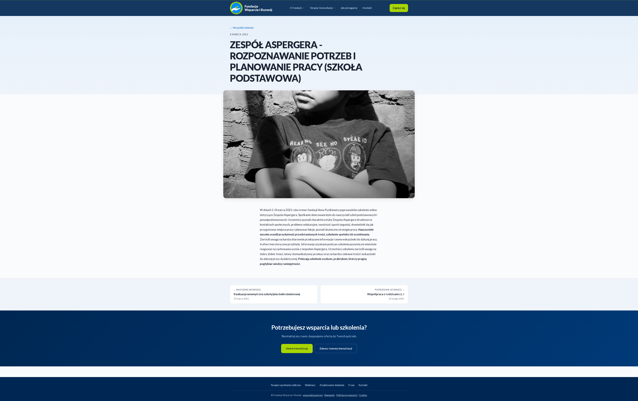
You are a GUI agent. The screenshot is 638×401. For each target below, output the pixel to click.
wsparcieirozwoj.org (313, 395)
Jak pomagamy (349, 7)
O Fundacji (296, 7)
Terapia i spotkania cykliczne (285, 385)
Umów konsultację (297, 348)
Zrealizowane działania (331, 385)
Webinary (310, 385)
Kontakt (367, 7)
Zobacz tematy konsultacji (335, 348)
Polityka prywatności (346, 395)
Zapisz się (399, 8)
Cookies (363, 395)
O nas (351, 385)
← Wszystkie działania (242, 27)
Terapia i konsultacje (321, 7)
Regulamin (329, 395)
